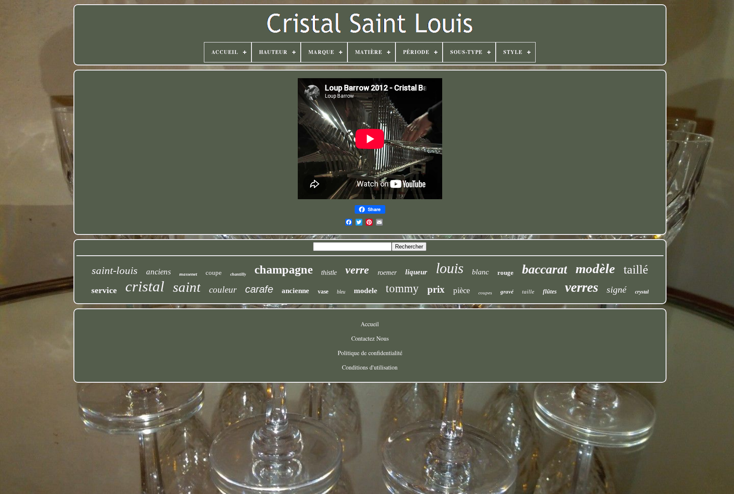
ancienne (295, 291)
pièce (461, 290)
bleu (341, 292)
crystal (642, 292)
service (104, 290)
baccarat (544, 269)
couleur (223, 290)
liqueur (416, 272)
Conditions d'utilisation (370, 367)
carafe (259, 289)
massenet (188, 274)
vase (323, 291)
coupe (214, 272)
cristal (144, 286)
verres (581, 287)
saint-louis (115, 270)
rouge (505, 272)
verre (357, 270)
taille (528, 291)
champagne (283, 269)
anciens (158, 271)
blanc (480, 272)
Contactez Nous (370, 338)
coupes (485, 292)
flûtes (549, 291)
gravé (507, 291)
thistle (329, 272)
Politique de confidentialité (370, 353)
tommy (402, 288)
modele (365, 290)
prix (436, 289)
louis (449, 268)
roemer (387, 272)
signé (617, 289)
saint (186, 287)
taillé (636, 269)
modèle (595, 268)
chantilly (238, 274)
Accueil (370, 324)
